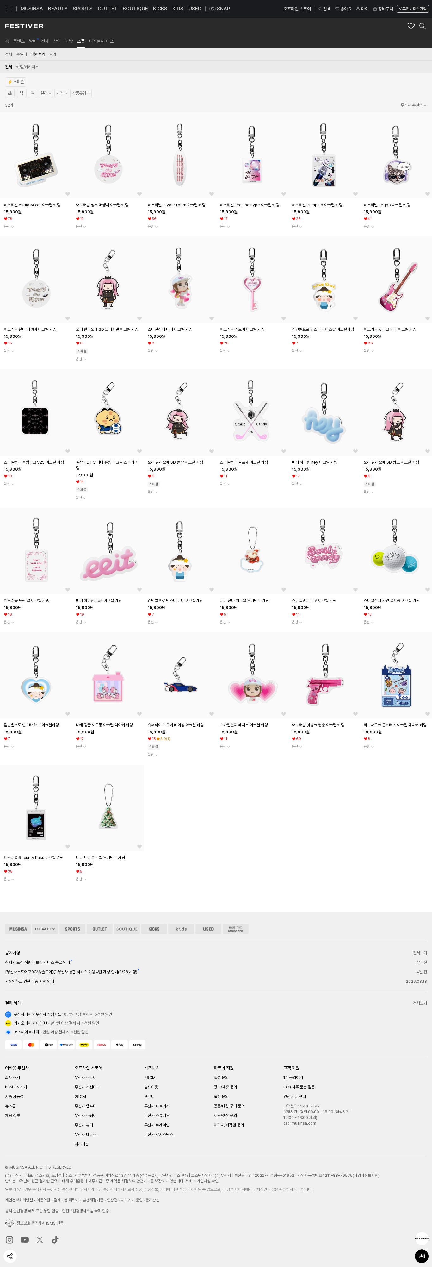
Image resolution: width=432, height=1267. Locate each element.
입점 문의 (221, 1077)
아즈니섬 (82, 1144)
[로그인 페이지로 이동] (412, 9)
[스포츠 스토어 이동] (72, 929)
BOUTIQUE (135, 9)
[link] (7, 41)
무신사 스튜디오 (157, 1115)
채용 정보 (12, 1115)
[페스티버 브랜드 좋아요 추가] (411, 26)
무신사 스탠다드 (87, 1087)
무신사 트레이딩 (157, 1125)
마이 (365, 8)
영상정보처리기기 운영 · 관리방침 (133, 1200)
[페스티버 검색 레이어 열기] (422, 26)
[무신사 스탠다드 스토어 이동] (236, 929)
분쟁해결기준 (93, 1200)
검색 (327, 8)
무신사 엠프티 (85, 1106)
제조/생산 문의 (225, 1115)
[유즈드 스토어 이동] (208, 929)
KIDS (177, 9)
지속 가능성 (14, 1096)
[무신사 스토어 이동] (18, 929)
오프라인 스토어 (297, 8)
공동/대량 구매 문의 (229, 1106)
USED (194, 9)
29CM (80, 1096)
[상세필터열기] (10, 93)
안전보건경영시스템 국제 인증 (85, 1210)
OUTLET (108, 9)
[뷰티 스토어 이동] (45, 929)
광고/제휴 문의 (225, 1087)
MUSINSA (32, 9)
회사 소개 (12, 1077)
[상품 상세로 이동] (36, 155)
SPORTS (83, 9)
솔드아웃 (151, 1087)
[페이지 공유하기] (10, 1256)
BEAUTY (58, 9)
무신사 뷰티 (84, 1125)
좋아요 (346, 8)
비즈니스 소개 (16, 1087)
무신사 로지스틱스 (158, 1134)
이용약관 (43, 1200)
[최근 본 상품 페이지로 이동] (422, 1238)
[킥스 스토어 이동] (154, 929)
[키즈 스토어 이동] (181, 929)
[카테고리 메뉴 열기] (8, 9)
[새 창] (9, 1239)
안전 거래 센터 (294, 1096)
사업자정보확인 (366, 1175)
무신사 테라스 (85, 1134)
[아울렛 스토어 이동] (100, 929)
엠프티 (149, 1096)
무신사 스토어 (85, 1077)
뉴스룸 (10, 1106)
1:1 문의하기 (293, 1077)
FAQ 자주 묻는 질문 (299, 1087)
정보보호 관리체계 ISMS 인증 (40, 1223)
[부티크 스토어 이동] (127, 929)
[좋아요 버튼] (67, 194)
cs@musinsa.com (299, 1123)
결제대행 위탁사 (66, 1200)
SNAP (223, 9)
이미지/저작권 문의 (229, 1125)
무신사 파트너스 (157, 1106)
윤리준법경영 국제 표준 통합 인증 (32, 1210)
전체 (422, 1256)
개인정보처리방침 (19, 1200)
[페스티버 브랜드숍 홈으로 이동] (24, 26)
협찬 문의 (221, 1096)
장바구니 (385, 8)
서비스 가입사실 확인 (202, 1181)
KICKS (160, 9)
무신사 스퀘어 (85, 1115)
